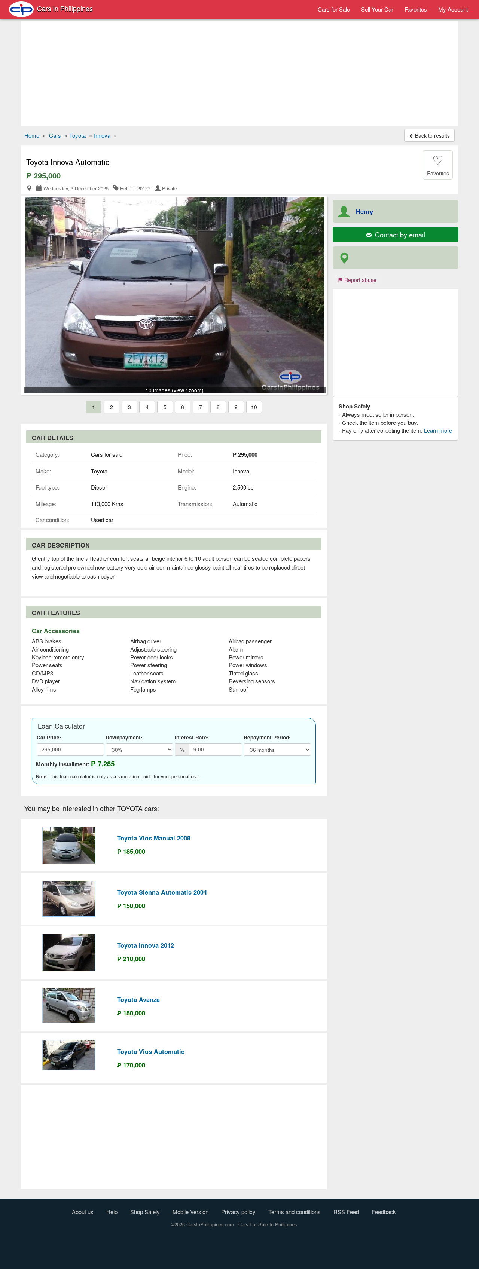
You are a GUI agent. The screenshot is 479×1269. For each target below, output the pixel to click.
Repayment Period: (267, 737)
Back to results (432, 135)
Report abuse (359, 279)
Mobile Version (190, 1212)
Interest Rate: (192, 737)
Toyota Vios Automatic (150, 1051)
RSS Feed (346, 1212)
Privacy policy (238, 1212)
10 (254, 407)
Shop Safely (145, 1212)
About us (83, 1212)
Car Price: (49, 737)
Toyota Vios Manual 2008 (153, 837)
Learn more (438, 430)
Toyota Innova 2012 (145, 945)
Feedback (384, 1212)
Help (112, 1212)
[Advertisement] (239, 73)
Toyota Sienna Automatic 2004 (162, 892)
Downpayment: (124, 737)
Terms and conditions (294, 1212)
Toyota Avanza (138, 999)
